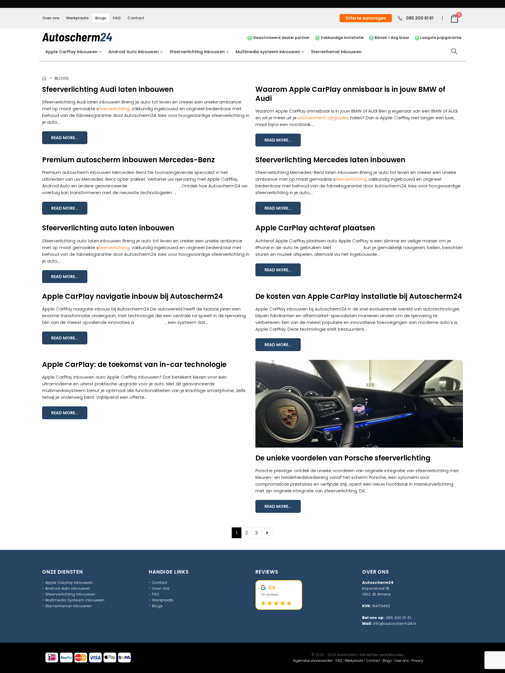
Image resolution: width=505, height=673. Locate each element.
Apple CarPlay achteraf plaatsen (315, 228)
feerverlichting (114, 109)
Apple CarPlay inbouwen (71, 52)
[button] (454, 51)
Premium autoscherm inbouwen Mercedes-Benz (128, 160)
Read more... (64, 138)
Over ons (50, 18)
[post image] (359, 404)
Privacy (417, 660)
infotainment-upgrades (323, 118)
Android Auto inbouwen (133, 52)
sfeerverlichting (340, 491)
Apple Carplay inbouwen (69, 582)
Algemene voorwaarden (313, 660)
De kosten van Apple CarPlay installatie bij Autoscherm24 (358, 296)
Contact (135, 18)
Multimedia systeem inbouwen (268, 52)
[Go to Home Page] (44, 78)
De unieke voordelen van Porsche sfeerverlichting (342, 458)
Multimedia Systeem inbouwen (74, 600)
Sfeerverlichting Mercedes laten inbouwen (330, 160)
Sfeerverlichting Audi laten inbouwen (108, 89)
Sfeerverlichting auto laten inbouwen (108, 228)
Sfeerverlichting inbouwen (197, 52)
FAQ (117, 18)
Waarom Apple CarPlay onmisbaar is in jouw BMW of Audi (350, 93)
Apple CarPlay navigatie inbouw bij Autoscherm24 (132, 296)
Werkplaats (77, 18)
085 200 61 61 (398, 617)
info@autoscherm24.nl (394, 623)
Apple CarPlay (348, 247)
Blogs (100, 18)
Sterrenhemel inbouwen (336, 52)
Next (267, 532)
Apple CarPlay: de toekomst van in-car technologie (134, 364)
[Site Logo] (77, 37)
